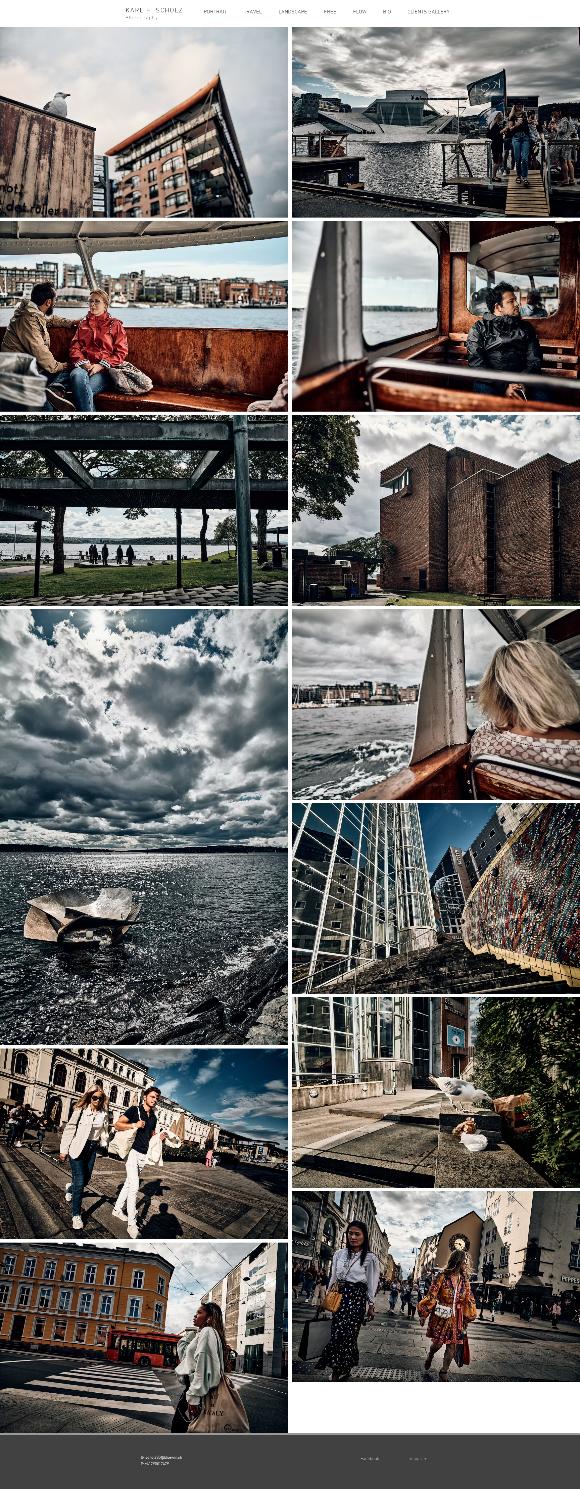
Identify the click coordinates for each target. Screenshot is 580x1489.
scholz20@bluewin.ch (163, 1456)
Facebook (369, 1458)
